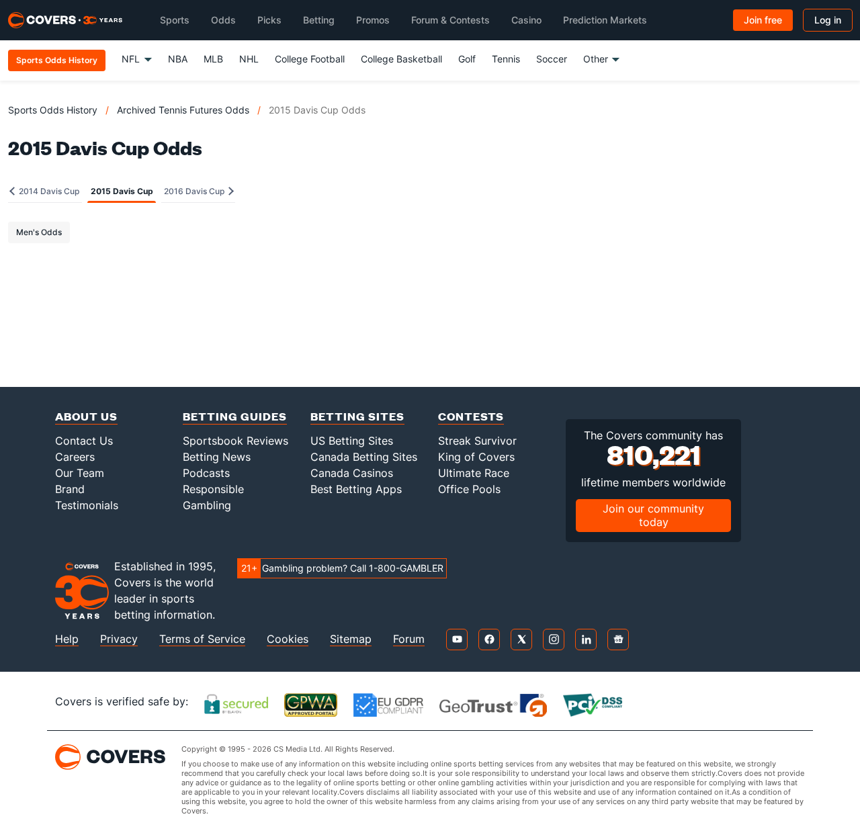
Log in (827, 20)
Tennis (506, 58)
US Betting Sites (351, 440)
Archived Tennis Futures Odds (183, 110)
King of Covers (476, 457)
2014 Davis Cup (48, 191)
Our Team (79, 473)
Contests (471, 416)
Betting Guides (235, 416)
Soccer (551, 58)
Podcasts (206, 473)
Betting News (217, 457)
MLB (213, 58)
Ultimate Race (473, 473)
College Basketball (401, 58)
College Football (310, 58)
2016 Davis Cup (195, 191)
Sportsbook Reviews (235, 440)
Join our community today (653, 515)
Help (67, 639)
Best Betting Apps (356, 489)
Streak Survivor (477, 440)
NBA (177, 58)
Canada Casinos (351, 473)
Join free (763, 20)
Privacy (119, 639)
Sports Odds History (52, 110)
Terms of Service (202, 639)
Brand (70, 489)
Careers (75, 457)
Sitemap (351, 639)
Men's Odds (39, 232)
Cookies (287, 639)
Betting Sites (357, 416)
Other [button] (595, 58)
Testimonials (86, 505)
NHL (249, 58)
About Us (86, 416)
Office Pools (469, 489)
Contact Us (84, 440)
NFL (131, 58)
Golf (467, 58)
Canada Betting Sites (363, 457)
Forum (409, 639)
